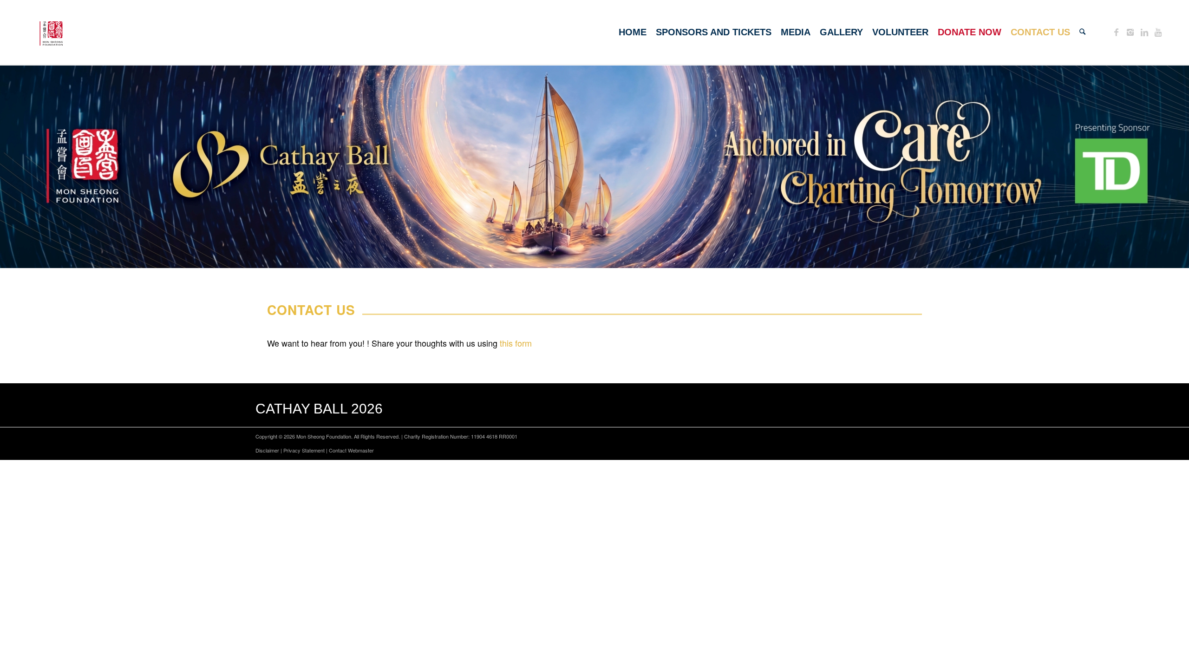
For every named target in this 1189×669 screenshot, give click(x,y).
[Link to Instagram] (1130, 32)
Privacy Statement (304, 450)
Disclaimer (267, 450)
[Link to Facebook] (1117, 32)
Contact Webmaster (351, 450)
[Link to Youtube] (1158, 32)
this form (516, 343)
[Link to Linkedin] (1144, 32)
